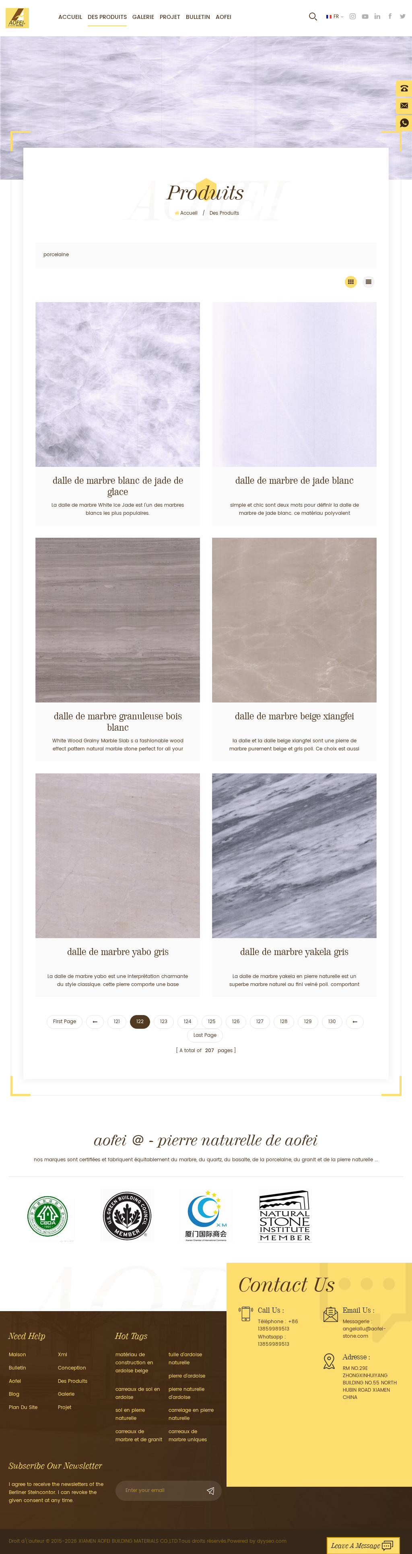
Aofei (223, 17)
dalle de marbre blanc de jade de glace (118, 486)
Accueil (70, 17)
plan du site (23, 1407)
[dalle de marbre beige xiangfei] (294, 620)
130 (332, 1022)
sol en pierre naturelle (130, 1414)
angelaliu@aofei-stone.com (364, 1332)
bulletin (198, 17)
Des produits (107, 17)
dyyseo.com (271, 1541)
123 (163, 1022)
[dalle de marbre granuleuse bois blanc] (117, 620)
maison (17, 1355)
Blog (14, 1394)
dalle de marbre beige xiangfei (294, 716)
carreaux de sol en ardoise (137, 1393)
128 (284, 1022)
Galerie (143, 17)
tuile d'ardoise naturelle (185, 1359)
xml (62, 1355)
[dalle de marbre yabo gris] (117, 855)
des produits (72, 1381)
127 (260, 1022)
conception (72, 1368)
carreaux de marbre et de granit (138, 1436)
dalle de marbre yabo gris (118, 951)
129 (308, 1022)
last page (205, 1035)
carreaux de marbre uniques (188, 1436)
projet (170, 17)
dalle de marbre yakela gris (294, 951)
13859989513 (273, 1344)
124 (188, 1022)
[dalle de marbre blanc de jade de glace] (117, 384)
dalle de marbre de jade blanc (294, 480)
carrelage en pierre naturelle (191, 1414)
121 (117, 1022)
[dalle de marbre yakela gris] (294, 855)
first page (64, 1022)
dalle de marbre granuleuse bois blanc (118, 722)
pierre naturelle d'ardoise (186, 1393)
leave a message (356, 1546)
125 (212, 1022)
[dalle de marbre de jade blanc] (294, 384)
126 (236, 1022)
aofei (15, 1381)
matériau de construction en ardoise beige (134, 1363)
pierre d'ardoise (187, 1376)
